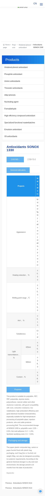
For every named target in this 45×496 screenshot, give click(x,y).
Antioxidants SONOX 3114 (22, 488)
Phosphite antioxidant (13, 74)
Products (14, 46)
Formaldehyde (10, 109)
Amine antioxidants (12, 81)
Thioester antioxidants (13, 88)
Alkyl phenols (9, 95)
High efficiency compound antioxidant (19, 116)
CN (35, 3)
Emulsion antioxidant (13, 129)
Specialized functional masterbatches (19, 123)
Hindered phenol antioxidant (25, 46)
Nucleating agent (11, 102)
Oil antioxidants (10, 136)
